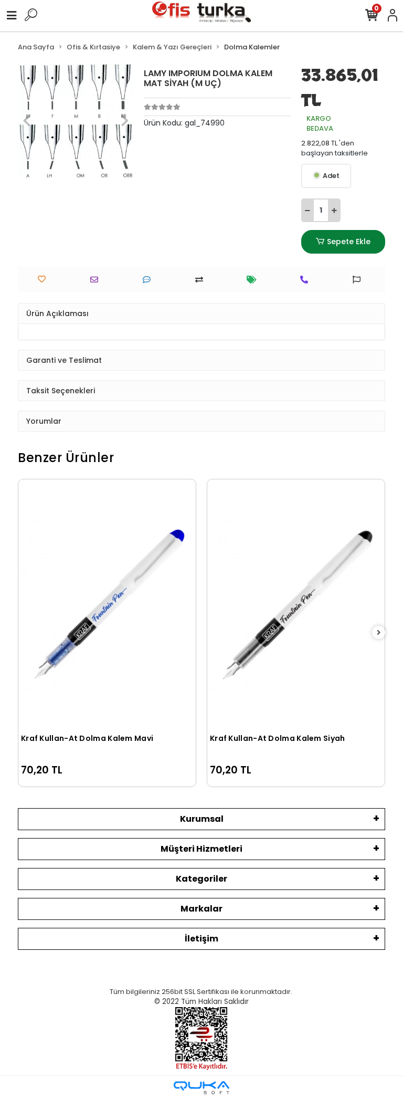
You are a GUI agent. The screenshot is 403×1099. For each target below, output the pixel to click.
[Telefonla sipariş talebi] (307, 279)
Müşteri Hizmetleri (201, 849)
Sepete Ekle (348, 241)
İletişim (201, 939)
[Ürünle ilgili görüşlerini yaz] (149, 279)
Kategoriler (201, 879)
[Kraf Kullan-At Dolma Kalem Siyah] (296, 605)
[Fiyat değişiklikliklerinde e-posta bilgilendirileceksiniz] (254, 279)
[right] (379, 633)
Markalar (201, 909)
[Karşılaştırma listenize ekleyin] (202, 279)
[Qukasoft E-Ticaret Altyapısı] (201, 1087)
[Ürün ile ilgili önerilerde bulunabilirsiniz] (359, 279)
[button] (26, 121)
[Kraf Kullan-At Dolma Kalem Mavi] (107, 605)
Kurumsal (202, 819)
